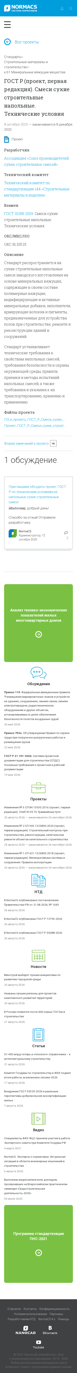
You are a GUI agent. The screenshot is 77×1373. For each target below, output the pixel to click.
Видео (38, 1130)
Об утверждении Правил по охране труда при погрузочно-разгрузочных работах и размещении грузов (36, 737)
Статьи (38, 1046)
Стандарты (13, 57)
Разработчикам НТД (22, 1319)
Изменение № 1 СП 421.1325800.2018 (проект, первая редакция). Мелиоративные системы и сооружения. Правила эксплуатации (34, 858)
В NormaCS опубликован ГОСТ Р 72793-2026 (33, 918)
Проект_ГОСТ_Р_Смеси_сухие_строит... (35, 426)
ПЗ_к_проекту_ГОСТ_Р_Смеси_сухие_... (35, 419)
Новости (38, 966)
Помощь (63, 1319)
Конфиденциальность (54, 1309)
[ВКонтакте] (53, 443)
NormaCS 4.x (46, 1319)
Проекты (38, 799)
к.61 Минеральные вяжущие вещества (34, 72)
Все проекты (27, 42)
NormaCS (25, 531)
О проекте (14, 1309)
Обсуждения (38, 684)
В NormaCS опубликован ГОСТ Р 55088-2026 (33, 932)
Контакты (30, 1309)
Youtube (38, 1347)
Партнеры (56, 1314)
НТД (38, 892)
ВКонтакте (50, 1333)
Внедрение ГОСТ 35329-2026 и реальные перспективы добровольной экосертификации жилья (35, 1096)
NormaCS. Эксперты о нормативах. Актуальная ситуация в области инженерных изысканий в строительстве (35, 1161)
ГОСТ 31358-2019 (18, 213)
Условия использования (30, 1314)
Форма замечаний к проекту (26, 443)
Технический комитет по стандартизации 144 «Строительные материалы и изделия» (37, 189)
